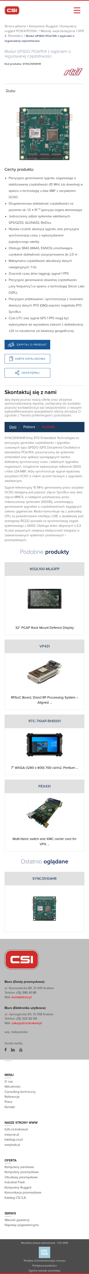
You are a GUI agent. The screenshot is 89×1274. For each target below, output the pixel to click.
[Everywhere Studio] (44, 1252)
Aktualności (13, 1086)
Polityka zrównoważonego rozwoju (44, 1260)
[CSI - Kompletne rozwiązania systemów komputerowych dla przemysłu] (22, 959)
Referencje (12, 1097)
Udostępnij (30, 372)
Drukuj (10, 91)
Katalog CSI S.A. (15, 1198)
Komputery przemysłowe (22, 1172)
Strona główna (15, 26)
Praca (8, 1102)
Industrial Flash (15, 1182)
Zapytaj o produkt (32, 344)
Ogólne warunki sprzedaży (44, 1270)
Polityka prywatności (44, 1265)
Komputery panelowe (19, 1167)
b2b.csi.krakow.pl (16, 1129)
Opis (12, 427)
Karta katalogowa (30, 358)
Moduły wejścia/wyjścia (58, 31)
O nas (9, 1081)
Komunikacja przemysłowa (23, 1192)
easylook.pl (12, 1145)
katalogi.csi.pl (14, 1139)
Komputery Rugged (43, 26)
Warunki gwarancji (17, 1220)
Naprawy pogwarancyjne (22, 1225)
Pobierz (29, 427)
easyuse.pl (12, 1134)
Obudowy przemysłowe (21, 1177)
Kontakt (48, 427)
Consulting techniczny (20, 1092)
